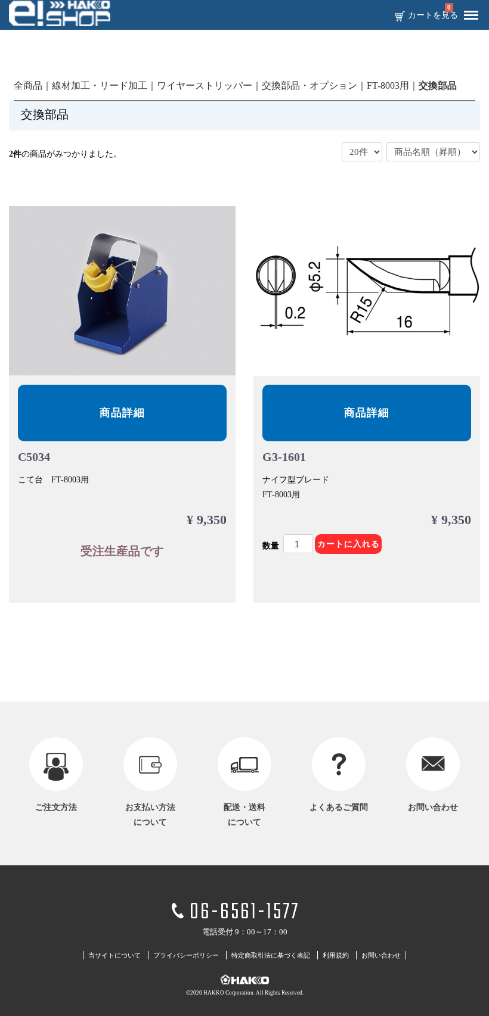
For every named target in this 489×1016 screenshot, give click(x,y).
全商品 (28, 85)
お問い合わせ (381, 955)
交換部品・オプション (309, 85)
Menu (471, 15)
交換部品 (438, 85)
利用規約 (336, 955)
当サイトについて (114, 955)
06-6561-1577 (244, 913)
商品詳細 (122, 413)
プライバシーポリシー (186, 955)
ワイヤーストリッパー (204, 85)
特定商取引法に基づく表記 (270, 955)
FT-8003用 (388, 85)
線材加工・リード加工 (99, 85)
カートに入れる (348, 544)
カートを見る (433, 15)
